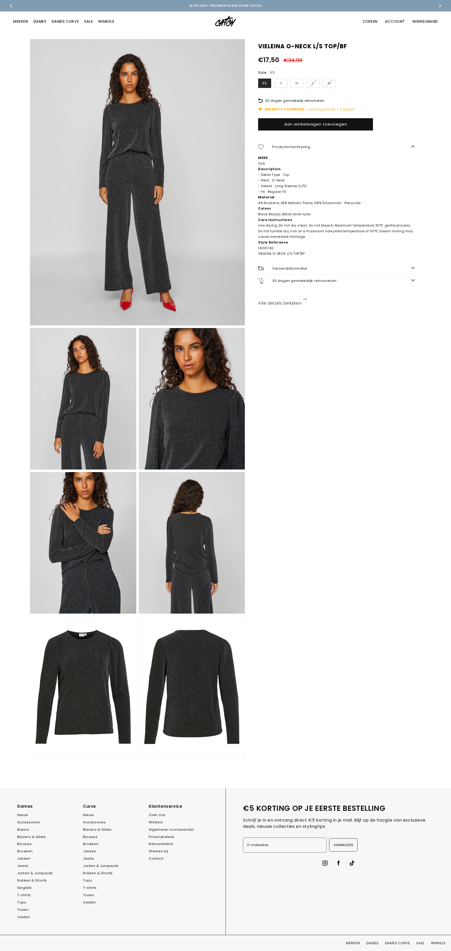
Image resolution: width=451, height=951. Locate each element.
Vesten (23, 916)
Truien (23, 909)
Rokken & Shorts (32, 880)
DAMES (39, 21)
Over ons (157, 814)
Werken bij (158, 851)
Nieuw (22, 814)
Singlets (24, 887)
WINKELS (106, 21)
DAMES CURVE (65, 21)
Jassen (24, 858)
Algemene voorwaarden (171, 829)
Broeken (25, 851)
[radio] (264, 83)
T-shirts (24, 895)
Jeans (22, 865)
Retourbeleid (161, 843)
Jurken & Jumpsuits (35, 873)
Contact (156, 858)
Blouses (24, 843)
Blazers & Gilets (31, 836)
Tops (21, 902)
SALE (88, 21)
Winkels (156, 822)
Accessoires (28, 822)
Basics (23, 829)
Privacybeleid (161, 836)
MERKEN (20, 21)
